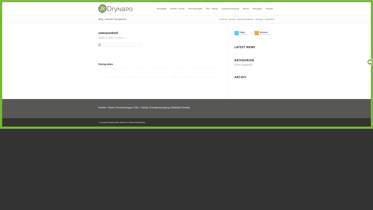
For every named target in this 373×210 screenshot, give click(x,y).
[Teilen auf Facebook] (106, 73)
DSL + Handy (141, 107)
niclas (120, 38)
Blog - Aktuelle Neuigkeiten (112, 19)
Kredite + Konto (106, 107)
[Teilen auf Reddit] (196, 73)
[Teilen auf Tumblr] (166, 73)
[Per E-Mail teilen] (212, 73)
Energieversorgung (160, 107)
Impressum (124, 122)
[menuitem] (161, 8)
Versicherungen (124, 107)
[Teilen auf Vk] (181, 73)
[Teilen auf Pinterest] (136, 73)
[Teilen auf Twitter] (121, 73)
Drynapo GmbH (112, 122)
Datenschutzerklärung (137, 122)
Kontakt (186, 107)
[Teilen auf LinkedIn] (151, 73)
